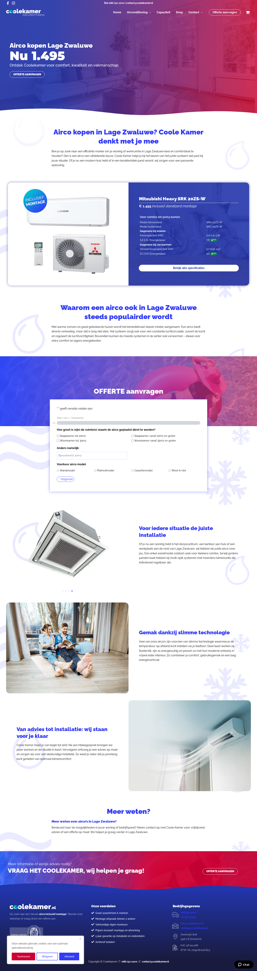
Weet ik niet (179, 470)
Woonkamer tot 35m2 (73, 440)
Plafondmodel (105, 470)
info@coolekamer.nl (192, 923)
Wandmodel (67, 470)
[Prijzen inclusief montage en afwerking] (92, 930)
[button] (149, 12)
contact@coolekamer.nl (139, 3)
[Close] (80, 939)
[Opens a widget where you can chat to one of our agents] (244, 965)
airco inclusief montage (52, 914)
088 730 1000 (116, 3)
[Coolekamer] (25, 12)
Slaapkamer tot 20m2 (73, 435)
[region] (45, 950)
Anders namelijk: (68, 448)
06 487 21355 (188, 917)
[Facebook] (8, 3)
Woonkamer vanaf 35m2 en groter (155, 440)
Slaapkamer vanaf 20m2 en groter (154, 435)
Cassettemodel (143, 470)
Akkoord (69, 956)
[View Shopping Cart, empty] (247, 12)
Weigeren (47, 956)
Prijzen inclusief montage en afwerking (117, 930)
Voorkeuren (23, 956)
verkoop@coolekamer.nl (194, 928)
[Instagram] (13, 3)
